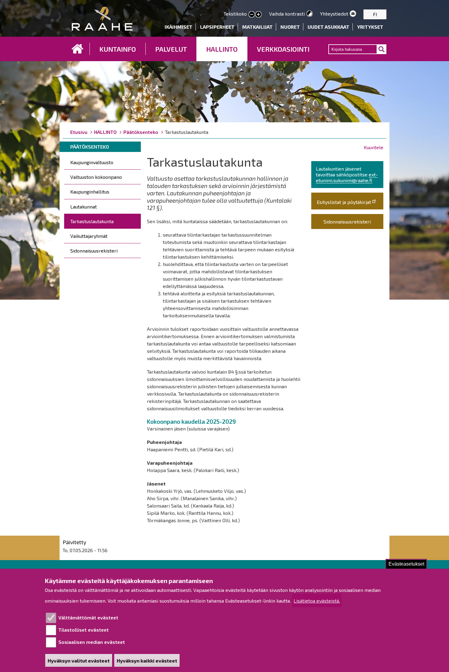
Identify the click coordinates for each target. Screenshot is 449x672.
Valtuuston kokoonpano (96, 177)
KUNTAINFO (117, 49)
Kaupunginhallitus (89, 191)
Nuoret (290, 27)
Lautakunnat (83, 206)
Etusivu (77, 49)
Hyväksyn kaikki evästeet (147, 660)
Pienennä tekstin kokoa (251, 14)
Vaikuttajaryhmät (89, 236)
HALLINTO (222, 49)
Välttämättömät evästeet (88, 617)
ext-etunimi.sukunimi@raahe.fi (347, 177)
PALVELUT (171, 49)
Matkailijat (257, 27)
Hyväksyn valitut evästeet (79, 660)
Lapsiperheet (217, 27)
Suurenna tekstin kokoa (258, 14)
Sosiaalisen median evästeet (91, 642)
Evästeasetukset (406, 564)
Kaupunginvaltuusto (91, 162)
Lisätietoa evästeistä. (317, 601)
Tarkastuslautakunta (92, 221)
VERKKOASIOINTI (283, 49)
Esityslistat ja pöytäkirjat (344, 202)
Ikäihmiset (178, 27)
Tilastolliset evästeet (83, 630)
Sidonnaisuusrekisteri (94, 250)
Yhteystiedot (334, 14)
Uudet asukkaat (328, 27)
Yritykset (370, 27)
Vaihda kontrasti (287, 14)
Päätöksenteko (140, 132)
